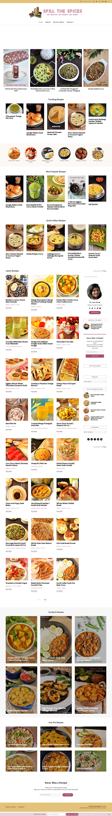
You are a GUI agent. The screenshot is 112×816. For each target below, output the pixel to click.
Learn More (95, 312)
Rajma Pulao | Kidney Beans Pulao (55, 745)
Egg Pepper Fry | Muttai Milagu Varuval (54, 709)
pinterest (102, 1)
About (48, 22)
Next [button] (106, 67)
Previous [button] (6, 67)
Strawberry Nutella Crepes (16, 583)
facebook (93, 1)
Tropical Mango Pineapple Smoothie (41, 424)
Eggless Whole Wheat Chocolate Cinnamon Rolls (16, 385)
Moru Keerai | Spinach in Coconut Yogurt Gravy (76, 135)
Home (40, 22)
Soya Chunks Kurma (18, 710)
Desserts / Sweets (36, 306)
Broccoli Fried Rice (84, 769)
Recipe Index (58, 22)
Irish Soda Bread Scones (66, 543)
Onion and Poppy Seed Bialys (15, 504)
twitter (96, 1)
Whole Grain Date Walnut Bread (41, 544)
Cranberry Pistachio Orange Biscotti (42, 385)
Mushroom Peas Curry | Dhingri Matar (88, 659)
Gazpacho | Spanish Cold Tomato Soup (96, 90)
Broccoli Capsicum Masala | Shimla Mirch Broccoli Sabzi (56, 207)
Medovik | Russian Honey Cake (54, 133)
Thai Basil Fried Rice (85, 745)
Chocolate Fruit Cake (65, 342)
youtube (105, 1)
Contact (70, 22)
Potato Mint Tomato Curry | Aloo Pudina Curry (67, 301)
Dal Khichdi (93, 204)
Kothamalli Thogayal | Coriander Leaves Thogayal (16, 90)
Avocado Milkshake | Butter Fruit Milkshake (17, 343)
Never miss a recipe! (39, 814)
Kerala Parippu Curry (34, 254)
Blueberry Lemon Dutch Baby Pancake (15, 301)
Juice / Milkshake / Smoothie (14, 346)
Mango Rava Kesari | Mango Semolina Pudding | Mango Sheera (42, 302)
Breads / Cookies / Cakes (12, 304)
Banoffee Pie (11, 424)
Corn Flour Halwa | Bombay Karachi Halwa (17, 464)
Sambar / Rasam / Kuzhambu (39, 508)
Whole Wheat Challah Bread (65, 504)
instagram (99, 1)
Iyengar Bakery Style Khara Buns (34, 134)
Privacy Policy (11, 807)
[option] (16, 71)
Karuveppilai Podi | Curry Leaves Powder (34, 206)
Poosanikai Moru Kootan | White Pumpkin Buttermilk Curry (76, 256)
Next (45, 600)
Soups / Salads (61, 468)
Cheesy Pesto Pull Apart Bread (66, 385)
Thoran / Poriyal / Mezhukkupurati (67, 428)
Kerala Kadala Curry (43, 89)
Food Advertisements (97, 446)
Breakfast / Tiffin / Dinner (13, 586)
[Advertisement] (56, 36)
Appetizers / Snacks (36, 466)
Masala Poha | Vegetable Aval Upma (69, 90)
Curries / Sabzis (61, 304)
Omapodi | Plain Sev (39, 463)
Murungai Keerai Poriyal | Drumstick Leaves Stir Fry (16, 544)
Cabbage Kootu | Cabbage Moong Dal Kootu (55, 256)
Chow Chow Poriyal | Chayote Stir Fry (65, 424)
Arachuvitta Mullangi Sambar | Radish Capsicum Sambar (97, 121)
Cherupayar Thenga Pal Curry (13, 117)
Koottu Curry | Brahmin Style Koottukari (94, 255)
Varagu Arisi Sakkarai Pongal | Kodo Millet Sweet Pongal (42, 344)
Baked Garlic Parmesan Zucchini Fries (40, 584)
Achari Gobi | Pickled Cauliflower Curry (87, 709)
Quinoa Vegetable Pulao (17, 745)
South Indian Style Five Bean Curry (53, 659)
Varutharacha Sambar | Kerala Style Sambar (40, 504)
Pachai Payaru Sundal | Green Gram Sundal (66, 464)
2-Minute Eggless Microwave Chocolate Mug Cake (77, 204)
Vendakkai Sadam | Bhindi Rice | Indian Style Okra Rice (20, 768)
